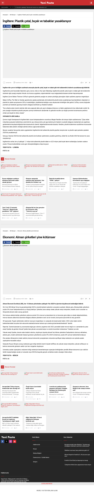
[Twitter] (6, 441)
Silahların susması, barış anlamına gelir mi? (77, 450)
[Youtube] (14, 441)
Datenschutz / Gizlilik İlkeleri (41, 457)
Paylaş (8, 26)
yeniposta (8, 82)
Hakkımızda (36, 444)
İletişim (35, 461)
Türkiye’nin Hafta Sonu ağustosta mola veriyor (78, 464)
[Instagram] (10, 441)
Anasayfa (5, 14)
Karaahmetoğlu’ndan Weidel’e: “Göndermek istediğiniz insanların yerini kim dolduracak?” (77, 445)
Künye (35, 449)
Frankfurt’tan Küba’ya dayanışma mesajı (76, 460)
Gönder (27, 26)
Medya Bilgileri (37, 453)
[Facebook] (2, 441)
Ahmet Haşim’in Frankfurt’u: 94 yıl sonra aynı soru (77, 455)
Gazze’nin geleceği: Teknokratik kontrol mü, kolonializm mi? (31, 7)
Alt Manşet (13, 14)
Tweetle (17, 26)
